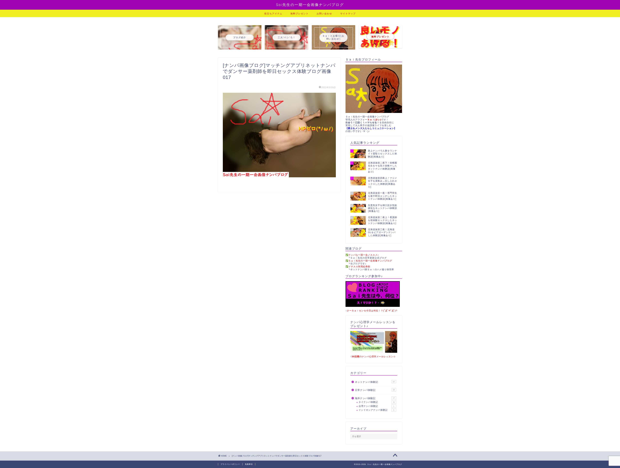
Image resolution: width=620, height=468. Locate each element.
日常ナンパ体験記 (375, 390)
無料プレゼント (299, 13)
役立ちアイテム (273, 13)
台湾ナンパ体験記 (376, 406)
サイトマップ (348, 13)
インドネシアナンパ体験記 (376, 410)
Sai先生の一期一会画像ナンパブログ (310, 4)
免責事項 (249, 464)
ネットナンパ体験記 (375, 382)
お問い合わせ (324, 13)
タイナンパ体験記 (377, 402)
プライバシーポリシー (230, 464)
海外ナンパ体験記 (375, 398)
